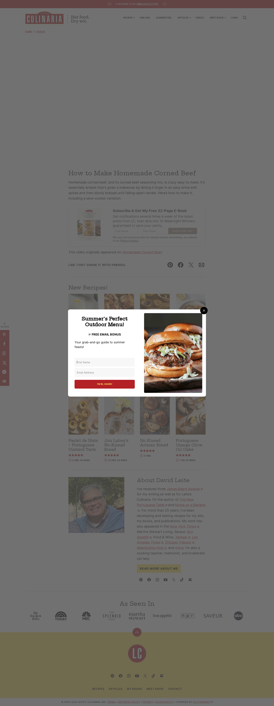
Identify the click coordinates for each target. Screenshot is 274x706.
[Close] (204, 310)
